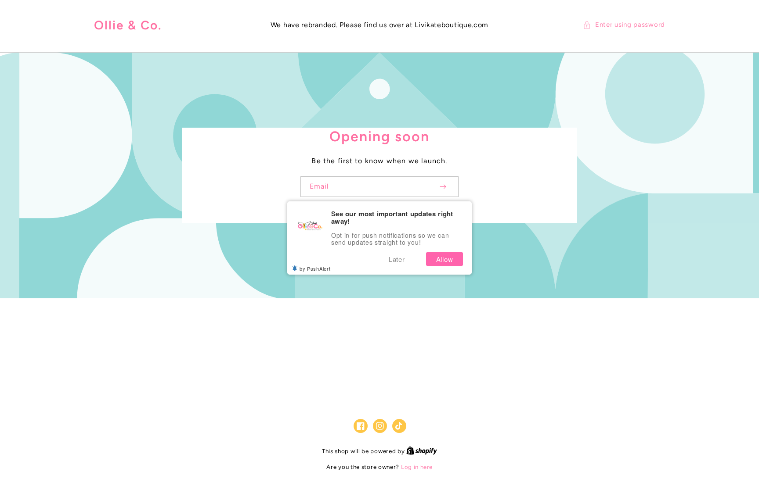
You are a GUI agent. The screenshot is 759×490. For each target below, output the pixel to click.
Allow (444, 259)
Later (397, 259)
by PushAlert (315, 268)
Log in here (417, 467)
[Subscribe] (442, 186)
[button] (624, 25)
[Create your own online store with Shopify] (421, 451)
